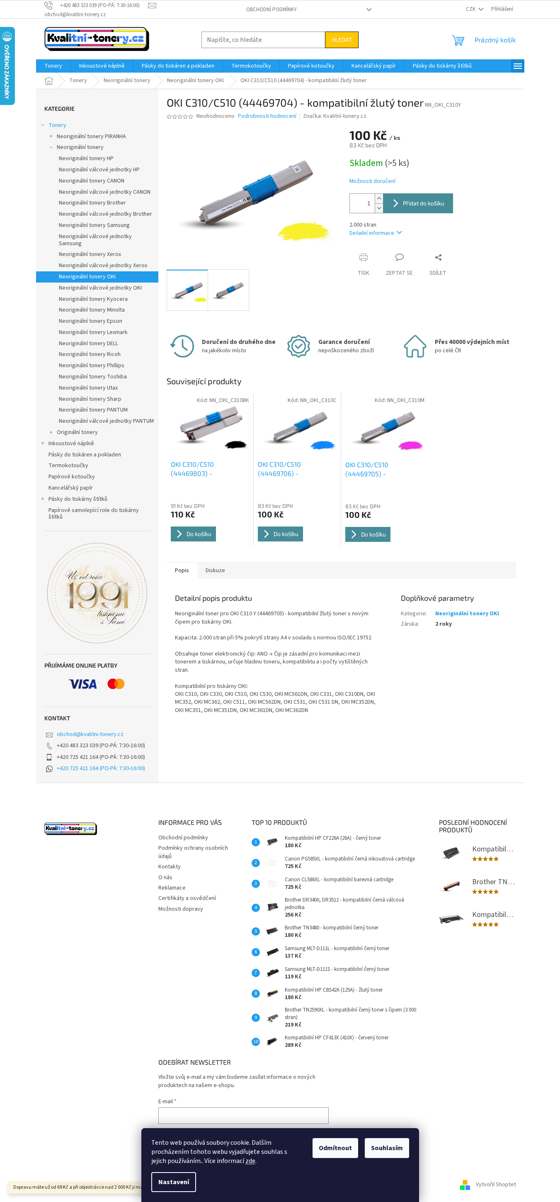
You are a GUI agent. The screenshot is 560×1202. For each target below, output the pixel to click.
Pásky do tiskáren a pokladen (84, 455)
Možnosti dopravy (180, 909)
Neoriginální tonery (80, 147)
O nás (165, 877)
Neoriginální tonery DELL (88, 343)
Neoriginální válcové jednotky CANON (104, 192)
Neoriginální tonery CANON (91, 181)
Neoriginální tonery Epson (90, 321)
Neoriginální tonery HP (86, 158)
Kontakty (169, 867)
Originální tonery (77, 432)
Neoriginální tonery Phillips (91, 365)
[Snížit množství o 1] (379, 208)
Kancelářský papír (70, 488)
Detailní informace (371, 233)
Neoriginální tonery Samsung (94, 225)
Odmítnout (335, 1148)
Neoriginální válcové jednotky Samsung (95, 240)
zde (250, 1160)
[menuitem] (53, 66)
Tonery (57, 125)
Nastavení (173, 1182)
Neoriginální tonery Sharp (90, 399)
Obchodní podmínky (271, 9)
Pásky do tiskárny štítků (77, 499)
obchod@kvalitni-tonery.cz (90, 734)
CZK (471, 9)
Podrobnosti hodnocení (267, 116)
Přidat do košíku (423, 203)
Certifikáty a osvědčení (187, 898)
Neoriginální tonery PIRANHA (91, 136)
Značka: (334, 116)
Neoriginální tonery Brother (92, 203)
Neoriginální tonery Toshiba (93, 377)
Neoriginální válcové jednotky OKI (100, 288)
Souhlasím (387, 1148)
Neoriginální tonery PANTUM (93, 410)
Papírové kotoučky (71, 477)
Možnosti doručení (372, 181)
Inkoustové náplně (71, 443)
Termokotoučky (68, 465)
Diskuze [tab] (215, 570)
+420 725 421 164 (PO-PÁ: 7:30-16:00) (101, 768)
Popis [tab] (182, 570)
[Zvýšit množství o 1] (379, 198)
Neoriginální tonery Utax (88, 388)
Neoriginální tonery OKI (87, 277)
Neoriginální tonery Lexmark (93, 332)
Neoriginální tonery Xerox (90, 254)
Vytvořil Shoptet (496, 1185)
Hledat (342, 39)
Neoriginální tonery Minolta (92, 310)
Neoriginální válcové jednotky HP (99, 170)
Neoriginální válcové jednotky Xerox (103, 265)
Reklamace (172, 888)
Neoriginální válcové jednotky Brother (105, 214)
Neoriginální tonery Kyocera (93, 299)
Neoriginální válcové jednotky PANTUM (106, 421)
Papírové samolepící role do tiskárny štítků (93, 514)
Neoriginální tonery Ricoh (90, 354)
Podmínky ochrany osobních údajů (193, 852)
